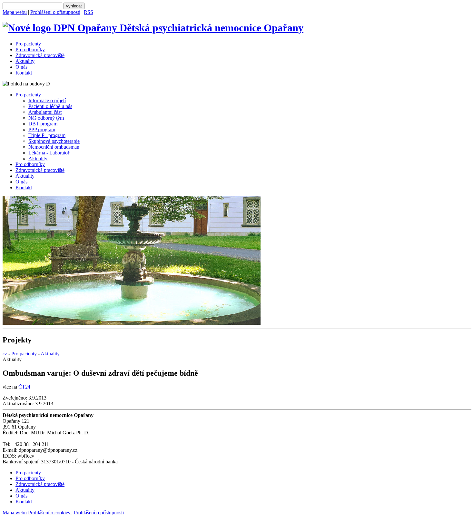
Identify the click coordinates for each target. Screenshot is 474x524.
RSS (88, 12)
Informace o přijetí (47, 100)
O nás (21, 67)
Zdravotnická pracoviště (39, 55)
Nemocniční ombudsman (53, 147)
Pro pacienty (28, 43)
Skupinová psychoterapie (54, 141)
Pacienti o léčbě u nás (50, 106)
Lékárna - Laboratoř (48, 152)
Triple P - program (46, 135)
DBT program (42, 123)
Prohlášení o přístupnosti (55, 12)
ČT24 (24, 387)
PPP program (41, 129)
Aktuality (25, 61)
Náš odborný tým (46, 118)
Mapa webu (15, 12)
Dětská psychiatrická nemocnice (210, 28)
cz (5, 353)
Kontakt (23, 72)
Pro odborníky (30, 49)
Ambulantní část (45, 112)
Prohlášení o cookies (49, 512)
